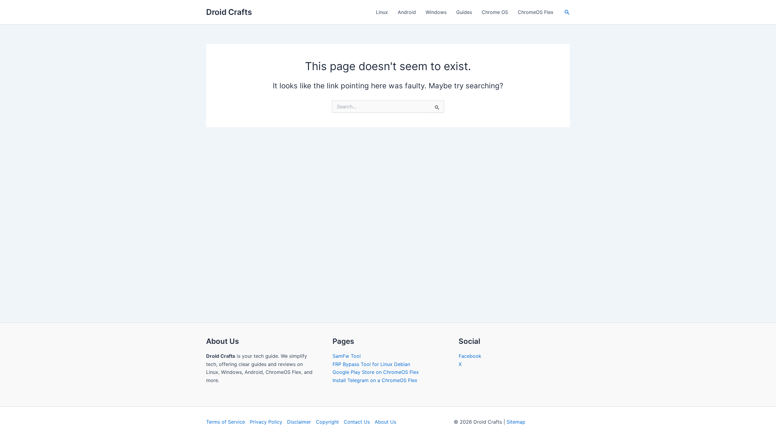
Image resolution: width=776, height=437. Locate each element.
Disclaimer (299, 422)
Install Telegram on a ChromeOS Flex (375, 380)
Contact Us (357, 422)
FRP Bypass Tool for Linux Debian (371, 364)
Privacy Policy (266, 422)
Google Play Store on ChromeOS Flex (376, 372)
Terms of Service (225, 422)
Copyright (327, 422)
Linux (382, 12)
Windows (436, 12)
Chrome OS (495, 12)
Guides (464, 12)
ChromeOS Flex (536, 12)
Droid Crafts (229, 12)
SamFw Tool (347, 356)
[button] (567, 12)
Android (407, 12)
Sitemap (516, 422)
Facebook (470, 356)
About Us (385, 422)
